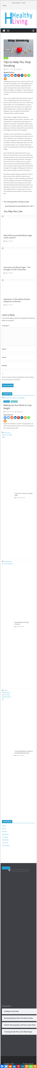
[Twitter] (8, 75)
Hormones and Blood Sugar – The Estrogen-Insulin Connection (17, 268)
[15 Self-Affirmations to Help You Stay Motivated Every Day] (7, 753)
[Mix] (25, 75)
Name (4, 349)
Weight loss (14, 401)
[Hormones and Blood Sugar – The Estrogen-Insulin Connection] (18, 248)
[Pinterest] (18, 75)
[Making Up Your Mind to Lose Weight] (18, 398)
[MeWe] (22, 75)
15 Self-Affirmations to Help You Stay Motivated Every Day (23, 752)
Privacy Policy (6, 845)
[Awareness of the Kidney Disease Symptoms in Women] (18, 280)
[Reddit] (12, 75)
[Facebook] (5, 75)
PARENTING (5, 840)
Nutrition (4, 831)
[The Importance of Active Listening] (7, 624)
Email (4, 357)
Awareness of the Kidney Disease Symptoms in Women (17, 300)
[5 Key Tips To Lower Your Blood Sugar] (7, 495)
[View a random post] (33, 31)
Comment (5, 326)
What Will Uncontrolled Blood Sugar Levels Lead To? (18, 236)
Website (4, 365)
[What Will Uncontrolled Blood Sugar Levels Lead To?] (18, 216)
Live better (6, 401)
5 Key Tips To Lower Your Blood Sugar (23, 494)
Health (5, 58)
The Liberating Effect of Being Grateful (16, 202)
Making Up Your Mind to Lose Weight (17, 407)
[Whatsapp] (28, 75)
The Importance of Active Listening (21, 623)
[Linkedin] (15, 75)
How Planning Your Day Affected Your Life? (19, 206)
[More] (5, 78)
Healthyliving (18, 69)
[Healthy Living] (4, 31)
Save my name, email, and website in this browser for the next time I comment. (18, 378)
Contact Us (5, 843)
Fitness (4, 828)
